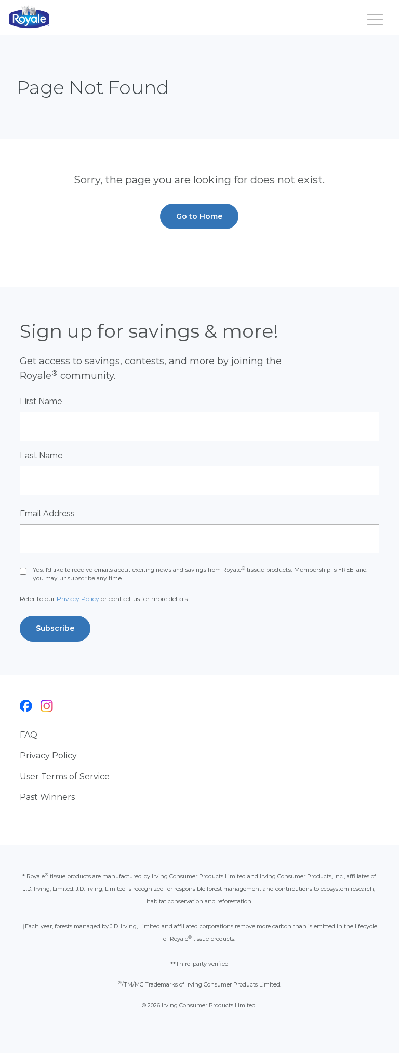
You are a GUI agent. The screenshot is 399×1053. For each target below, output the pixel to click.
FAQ (28, 735)
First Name (41, 401)
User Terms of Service (65, 776)
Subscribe (55, 628)
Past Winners (47, 797)
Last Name (41, 455)
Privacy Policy (78, 599)
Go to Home (199, 216)
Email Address (47, 513)
